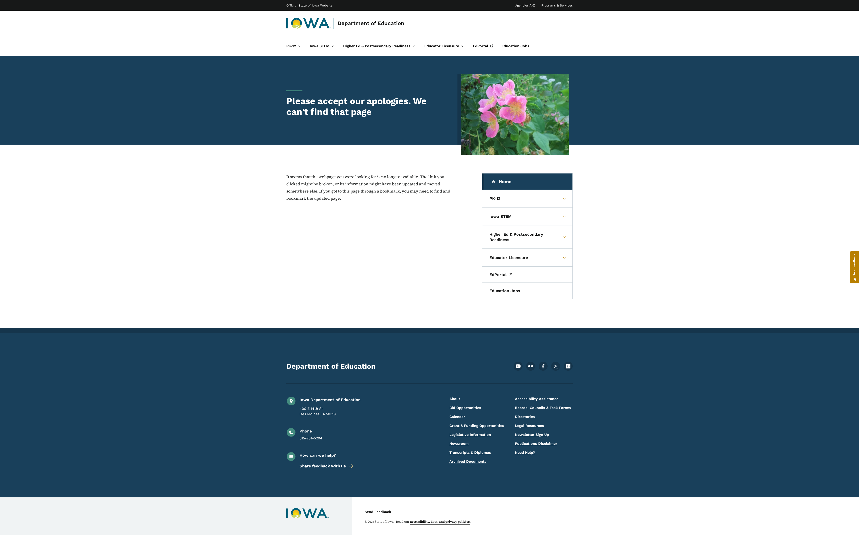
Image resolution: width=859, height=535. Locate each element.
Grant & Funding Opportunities (476, 426)
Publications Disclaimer (536, 443)
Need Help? (525, 452)
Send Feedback (378, 512)
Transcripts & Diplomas (470, 452)
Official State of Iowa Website (309, 5)
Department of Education (371, 23)
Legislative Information (470, 434)
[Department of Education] (308, 23)
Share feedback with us (323, 466)
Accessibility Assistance (536, 399)
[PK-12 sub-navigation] (299, 46)
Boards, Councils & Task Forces (543, 408)
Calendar (457, 417)
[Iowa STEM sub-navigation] (332, 46)
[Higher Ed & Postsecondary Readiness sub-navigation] (413, 46)
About (454, 399)
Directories (525, 417)
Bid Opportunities (465, 408)
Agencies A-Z (525, 5)
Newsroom (459, 443)
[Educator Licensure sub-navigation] (462, 46)
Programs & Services (557, 5)
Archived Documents (468, 461)
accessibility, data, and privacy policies (440, 521)
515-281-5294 (311, 438)
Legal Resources (529, 426)
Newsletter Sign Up (532, 434)
